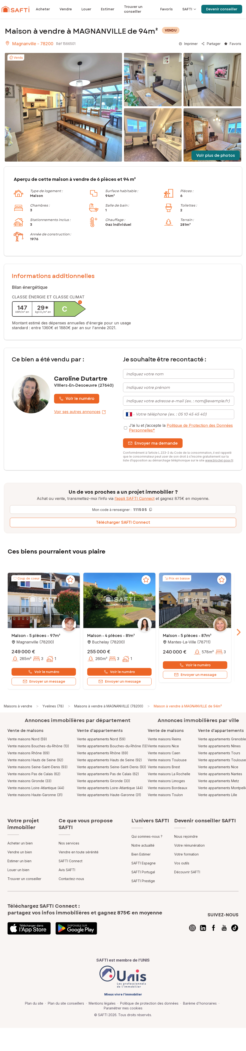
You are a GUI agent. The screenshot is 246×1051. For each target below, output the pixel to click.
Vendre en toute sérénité (78, 852)
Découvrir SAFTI (187, 872)
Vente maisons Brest (164, 767)
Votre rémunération (189, 845)
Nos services (69, 843)
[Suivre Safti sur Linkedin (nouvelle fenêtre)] (203, 928)
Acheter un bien (20, 843)
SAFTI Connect (70, 861)
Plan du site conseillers (66, 1003)
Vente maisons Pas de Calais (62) (34, 774)
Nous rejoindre (186, 836)
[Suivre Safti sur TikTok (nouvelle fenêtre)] (235, 928)
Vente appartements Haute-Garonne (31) (109, 795)
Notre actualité (142, 845)
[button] (44, 601)
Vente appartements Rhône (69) (102, 753)
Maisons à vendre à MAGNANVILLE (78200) (108, 706)
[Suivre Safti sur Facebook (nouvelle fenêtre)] (213, 928)
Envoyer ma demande (156, 443)
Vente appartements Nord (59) (101, 739)
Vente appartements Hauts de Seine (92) (109, 760)
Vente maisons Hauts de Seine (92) (35, 760)
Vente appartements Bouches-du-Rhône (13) (112, 746)
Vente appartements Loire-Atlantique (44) (110, 788)
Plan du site (34, 1003)
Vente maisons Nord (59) (27, 739)
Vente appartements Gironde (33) (103, 781)
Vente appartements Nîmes (219, 746)
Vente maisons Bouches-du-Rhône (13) (38, 746)
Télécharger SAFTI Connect (123, 522)
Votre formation (186, 854)
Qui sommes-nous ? (146, 836)
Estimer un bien (19, 861)
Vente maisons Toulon (165, 795)
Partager (214, 44)
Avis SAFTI (67, 870)
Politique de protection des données (149, 1003)
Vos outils (181, 863)
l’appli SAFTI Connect (134, 498)
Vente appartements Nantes (220, 774)
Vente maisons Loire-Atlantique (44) (35, 788)
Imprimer (191, 44)
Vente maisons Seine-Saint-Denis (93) (37, 767)
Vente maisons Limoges (166, 781)
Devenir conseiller (221, 9)
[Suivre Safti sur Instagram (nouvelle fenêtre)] (192, 928)
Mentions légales (102, 1003)
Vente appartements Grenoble (222, 739)
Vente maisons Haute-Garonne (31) (35, 795)
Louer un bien (18, 870)
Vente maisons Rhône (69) (28, 753)
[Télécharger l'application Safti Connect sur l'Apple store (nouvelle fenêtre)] (29, 928)
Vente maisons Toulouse (167, 760)
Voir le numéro (80, 398)
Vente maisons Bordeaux (167, 788)
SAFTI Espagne (143, 863)
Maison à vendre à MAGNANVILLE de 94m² (188, 706)
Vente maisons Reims (164, 739)
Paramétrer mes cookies (123, 1008)
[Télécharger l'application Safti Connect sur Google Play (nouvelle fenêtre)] (76, 928)
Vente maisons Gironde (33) (29, 781)
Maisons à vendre (18, 706)
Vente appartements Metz (218, 781)
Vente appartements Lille (217, 795)
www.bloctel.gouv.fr (219, 460)
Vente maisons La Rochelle (169, 774)
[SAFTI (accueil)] (15, 9)
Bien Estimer (141, 854)
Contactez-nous (71, 879)
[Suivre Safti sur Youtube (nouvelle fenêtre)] (224, 928)
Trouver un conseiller (24, 879)
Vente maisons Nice (163, 746)
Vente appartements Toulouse (222, 760)
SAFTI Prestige (143, 881)
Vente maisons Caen (164, 753)
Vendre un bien (19, 852)
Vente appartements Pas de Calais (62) (108, 774)
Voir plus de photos (215, 155)
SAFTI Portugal (143, 872)
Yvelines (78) (53, 706)
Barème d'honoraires (200, 1003)
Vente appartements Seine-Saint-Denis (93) (111, 767)
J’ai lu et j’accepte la (181, 428)
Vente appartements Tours (219, 753)
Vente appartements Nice (218, 767)
